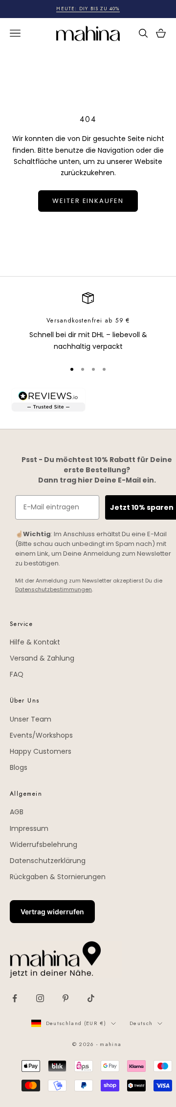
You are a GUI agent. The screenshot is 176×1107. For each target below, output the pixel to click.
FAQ (16, 674)
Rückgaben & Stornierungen (58, 877)
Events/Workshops (41, 735)
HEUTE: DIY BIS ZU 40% (87, 8)
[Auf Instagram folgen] (40, 998)
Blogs (18, 767)
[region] (88, 322)
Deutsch (141, 1023)
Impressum (29, 828)
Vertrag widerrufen (52, 911)
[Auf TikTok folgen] (91, 998)
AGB (16, 812)
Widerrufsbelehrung (43, 844)
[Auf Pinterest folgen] (65, 998)
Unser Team (30, 719)
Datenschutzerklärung (48, 860)
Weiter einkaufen (88, 200)
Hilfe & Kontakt (35, 642)
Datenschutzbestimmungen (53, 589)
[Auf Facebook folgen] (15, 998)
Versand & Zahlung (42, 658)
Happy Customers (40, 751)
